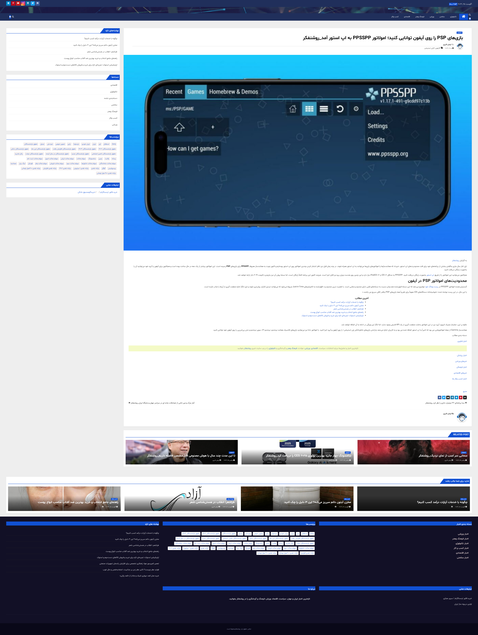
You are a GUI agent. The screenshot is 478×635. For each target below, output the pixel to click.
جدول (42, 144)
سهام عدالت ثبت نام (34, 159)
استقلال (106, 144)
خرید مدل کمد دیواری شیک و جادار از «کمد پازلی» (139, 575)
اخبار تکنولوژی (462, 543)
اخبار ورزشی (463, 534)
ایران (94, 144)
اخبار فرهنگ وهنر (460, 538)
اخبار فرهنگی (461, 367)
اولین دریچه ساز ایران (463, 604)
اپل (100, 144)
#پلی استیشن (429, 48)
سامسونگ (92, 159)
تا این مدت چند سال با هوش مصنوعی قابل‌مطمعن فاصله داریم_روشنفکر (191, 456)
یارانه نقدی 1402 (65, 168)
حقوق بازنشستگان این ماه (40, 149)
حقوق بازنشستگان (30, 144)
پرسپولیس (112, 168)
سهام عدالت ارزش (67, 159)
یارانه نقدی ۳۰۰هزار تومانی (31, 168)
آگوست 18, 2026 (460, 507)
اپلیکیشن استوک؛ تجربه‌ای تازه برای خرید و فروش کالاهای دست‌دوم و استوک (333, 315)
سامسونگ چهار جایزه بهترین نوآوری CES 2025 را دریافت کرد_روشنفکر (308, 456)
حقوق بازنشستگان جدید (80, 154)
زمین (100, 159)
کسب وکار (394, 17)
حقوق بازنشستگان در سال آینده (57, 154)
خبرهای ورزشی (461, 361)
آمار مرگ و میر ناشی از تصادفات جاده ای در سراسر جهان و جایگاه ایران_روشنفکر (162, 403)
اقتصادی (407, 17)
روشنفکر (455, 260)
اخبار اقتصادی (462, 553)
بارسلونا (76, 144)
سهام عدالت (81, 159)
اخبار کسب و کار (461, 548)
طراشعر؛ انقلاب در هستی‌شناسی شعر (348, 309)
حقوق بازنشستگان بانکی (20, 149)
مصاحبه (13, 163)
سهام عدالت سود (72, 163)
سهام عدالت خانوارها (89, 163)
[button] (470, 15)
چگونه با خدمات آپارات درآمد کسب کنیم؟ (347, 302)
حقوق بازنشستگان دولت (34, 154)
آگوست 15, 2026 (111, 507)
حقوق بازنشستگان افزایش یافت (64, 149)
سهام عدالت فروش (57, 163)
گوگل (103, 168)
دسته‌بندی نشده (110, 98)
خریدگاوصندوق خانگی (86, 192)
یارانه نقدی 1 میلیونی (81, 168)
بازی (69, 144)
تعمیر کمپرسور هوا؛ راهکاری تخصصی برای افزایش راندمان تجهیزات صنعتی (129, 563)
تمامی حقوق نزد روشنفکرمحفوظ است (239, 629)
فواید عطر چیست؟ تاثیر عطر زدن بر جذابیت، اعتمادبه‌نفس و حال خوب (131, 569)
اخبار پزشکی (462, 355)
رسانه (114, 159)
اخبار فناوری (462, 341)
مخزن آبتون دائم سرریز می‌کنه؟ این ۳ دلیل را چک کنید (342, 305)
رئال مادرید (19, 154)
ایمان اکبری (447, 44)
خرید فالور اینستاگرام (108, 192)
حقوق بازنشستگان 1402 (107, 149)
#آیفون (437, 48)
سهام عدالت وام (41, 163)
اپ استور (430, 275)
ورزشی (432, 17)
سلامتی (442, 17)
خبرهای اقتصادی (460, 373)
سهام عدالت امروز (51, 159)
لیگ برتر (22, 163)
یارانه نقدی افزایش (49, 168)
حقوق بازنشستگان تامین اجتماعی (104, 154)
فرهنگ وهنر (419, 17)
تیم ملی (50, 144)
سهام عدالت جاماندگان (107, 163)
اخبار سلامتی (463, 557)
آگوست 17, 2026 (344, 507)
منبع (465, 391)
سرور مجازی (448, 598)
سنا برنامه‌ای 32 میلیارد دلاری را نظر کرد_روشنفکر (445, 403)
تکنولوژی (453, 17)
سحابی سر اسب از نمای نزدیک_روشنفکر (443, 456)
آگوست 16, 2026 (227, 507)
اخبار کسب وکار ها (459, 378)
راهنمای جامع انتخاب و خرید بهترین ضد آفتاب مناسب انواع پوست (337, 312)
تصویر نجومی (60, 144)
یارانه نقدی (95, 168)
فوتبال (30, 163)
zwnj (114, 144)
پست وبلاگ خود (431, 286)
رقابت (107, 159)
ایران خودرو (86, 144)
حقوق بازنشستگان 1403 (87, 149)
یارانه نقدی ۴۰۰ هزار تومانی (106, 173)
